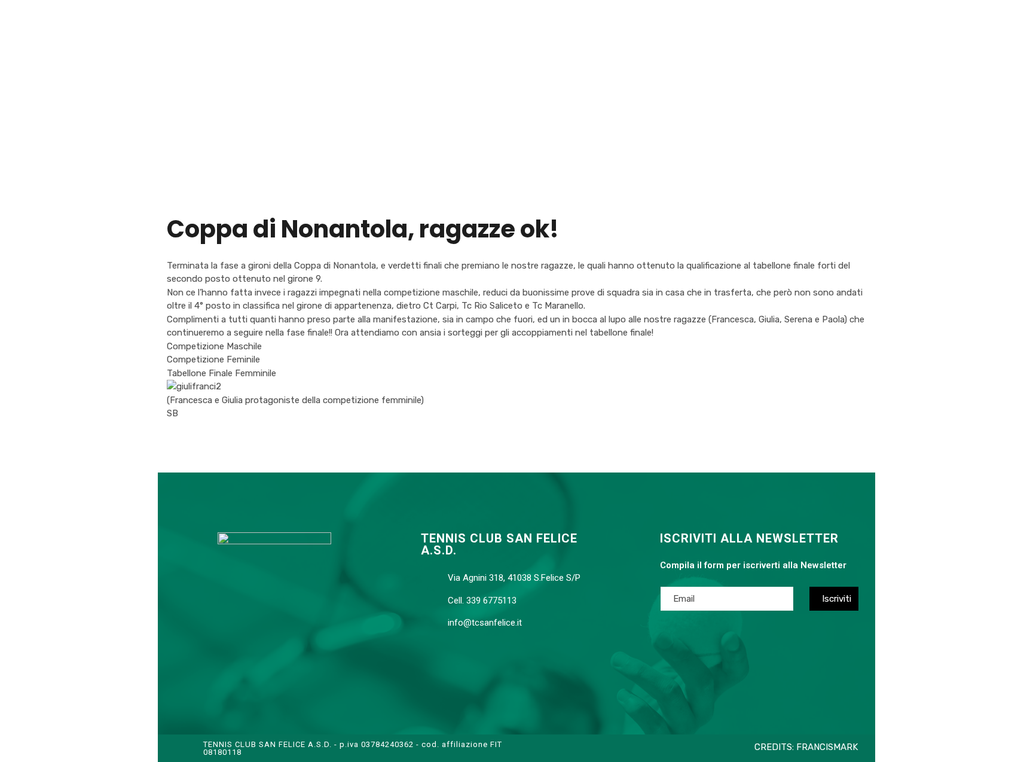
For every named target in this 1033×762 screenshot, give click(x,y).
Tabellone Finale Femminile (221, 373)
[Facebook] (247, 663)
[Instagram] (295, 663)
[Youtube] (271, 663)
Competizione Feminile (213, 359)
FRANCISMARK (827, 747)
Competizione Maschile (214, 346)
